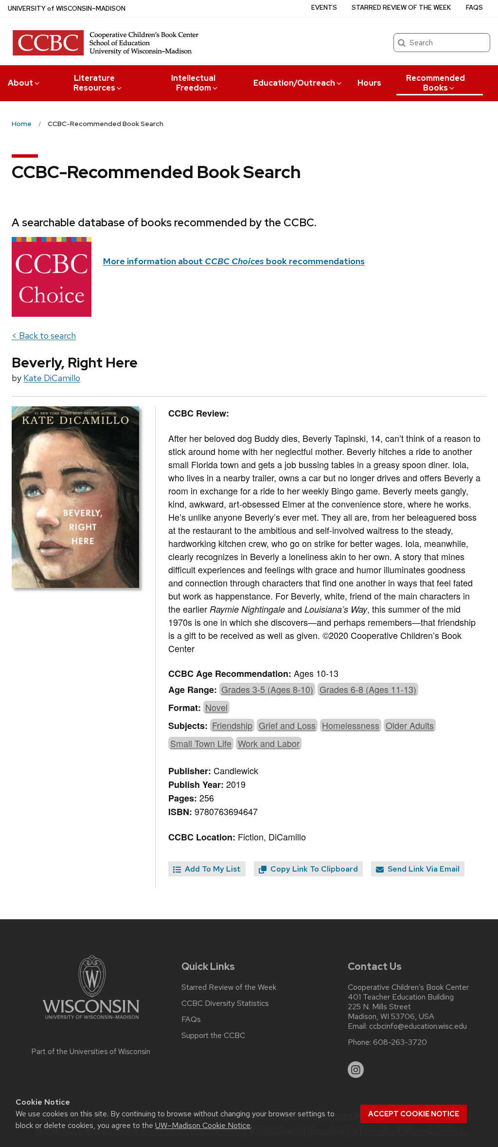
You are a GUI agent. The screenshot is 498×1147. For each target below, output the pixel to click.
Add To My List (212, 869)
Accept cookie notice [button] (413, 1114)
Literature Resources (94, 83)
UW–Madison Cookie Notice (202, 1125)
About (20, 83)
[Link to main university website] (91, 1021)
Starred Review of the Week (401, 7)
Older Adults (410, 725)
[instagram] (356, 1069)
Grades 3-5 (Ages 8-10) (267, 689)
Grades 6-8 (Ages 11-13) (368, 689)
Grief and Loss (287, 725)
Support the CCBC (213, 1035)
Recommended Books (435, 83)
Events (324, 7)
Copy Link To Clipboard (313, 869)
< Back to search (44, 335)
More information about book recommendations (234, 261)
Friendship (232, 725)
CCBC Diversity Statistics (225, 1003)
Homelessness (350, 725)
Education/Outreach (294, 83)
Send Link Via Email (423, 869)
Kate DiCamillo (51, 377)
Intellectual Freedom (193, 83)
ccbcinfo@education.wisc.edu (418, 1026)
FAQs (474, 7)
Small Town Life (200, 743)
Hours (369, 83)
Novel (216, 707)
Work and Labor (269, 743)
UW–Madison (66, 8)
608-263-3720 (400, 1042)
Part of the (91, 1051)
